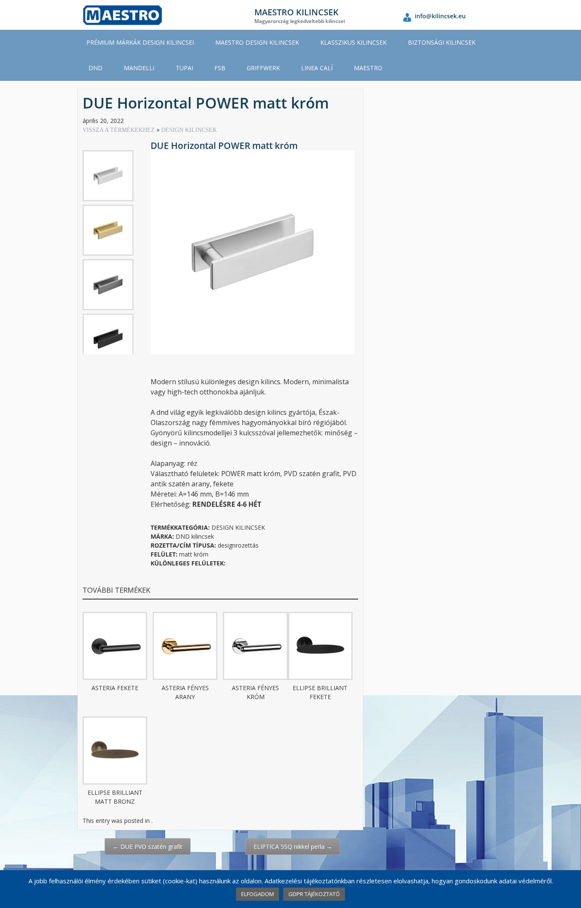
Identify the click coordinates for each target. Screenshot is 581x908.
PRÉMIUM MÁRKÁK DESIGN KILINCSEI (140, 42)
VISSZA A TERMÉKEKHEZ (120, 130)
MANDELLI (139, 68)
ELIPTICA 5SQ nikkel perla (292, 846)
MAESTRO (368, 68)
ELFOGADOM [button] (257, 894)
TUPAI (184, 68)
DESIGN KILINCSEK (189, 130)
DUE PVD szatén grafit (147, 846)
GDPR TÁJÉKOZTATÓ (314, 894)
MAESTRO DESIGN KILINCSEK (257, 42)
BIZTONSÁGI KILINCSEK (442, 42)
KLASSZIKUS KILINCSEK (353, 42)
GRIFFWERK (263, 68)
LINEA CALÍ (317, 68)
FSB (219, 68)
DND (95, 68)
